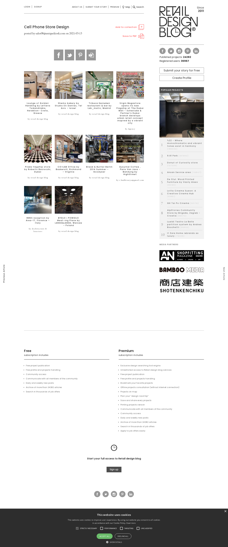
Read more (131, 523)
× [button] (225, 511)
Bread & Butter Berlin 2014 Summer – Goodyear (99, 169)
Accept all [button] (105, 536)
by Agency (130, 129)
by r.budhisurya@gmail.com (130, 180)
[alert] (114, 528)
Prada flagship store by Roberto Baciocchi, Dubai (37, 169)
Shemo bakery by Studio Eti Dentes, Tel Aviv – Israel (68, 105)
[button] (77, 528)
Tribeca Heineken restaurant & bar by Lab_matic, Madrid (99, 105)
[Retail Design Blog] (181, 22)
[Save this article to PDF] (91, 55)
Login (27, 6)
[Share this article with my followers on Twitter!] (69, 55)
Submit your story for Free (182, 70)
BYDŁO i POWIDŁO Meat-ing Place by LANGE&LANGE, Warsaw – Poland (68, 222)
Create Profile (181, 78)
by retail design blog (38, 119)
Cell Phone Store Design (46, 27)
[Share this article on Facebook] (58, 55)
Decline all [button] (123, 536)
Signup (38, 6)
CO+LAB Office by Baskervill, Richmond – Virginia (68, 169)
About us (77, 7)
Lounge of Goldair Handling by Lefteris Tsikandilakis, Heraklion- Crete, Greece (37, 108)
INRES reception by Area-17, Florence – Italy (38, 220)
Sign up (114, 469)
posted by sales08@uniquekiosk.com (44, 33)
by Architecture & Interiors (38, 230)
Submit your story (96, 7)
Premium (114, 7)
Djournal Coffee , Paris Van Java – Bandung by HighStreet (130, 171)
